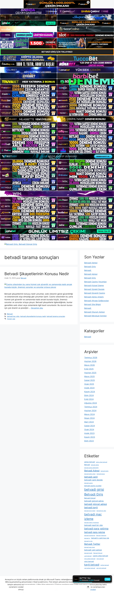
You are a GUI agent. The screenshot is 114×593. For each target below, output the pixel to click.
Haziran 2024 (90, 410)
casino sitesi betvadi (100, 556)
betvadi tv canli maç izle (100, 538)
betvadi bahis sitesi (90, 474)
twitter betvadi (104, 565)
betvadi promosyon (89, 535)
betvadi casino (88, 483)
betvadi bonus (101, 474)
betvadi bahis (104, 471)
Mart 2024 (89, 422)
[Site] (28, 88)
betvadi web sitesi (89, 547)
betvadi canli (91, 477)
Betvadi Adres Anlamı (94, 297)
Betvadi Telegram (101, 535)
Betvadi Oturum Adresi (94, 312)
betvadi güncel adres (94, 501)
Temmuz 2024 (90, 407)
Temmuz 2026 (90, 357)
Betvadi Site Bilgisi (92, 304)
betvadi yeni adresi (93, 550)
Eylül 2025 (89, 369)
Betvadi (10, 314)
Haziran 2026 (90, 361)
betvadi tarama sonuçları (56, 316)
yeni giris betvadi (101, 568)
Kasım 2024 (89, 392)
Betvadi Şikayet (97, 553)
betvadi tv (87, 538)
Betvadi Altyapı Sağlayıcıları (96, 301)
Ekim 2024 (89, 395)
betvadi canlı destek (93, 480)
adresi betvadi (89, 462)
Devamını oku (37, 308)
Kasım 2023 (89, 437)
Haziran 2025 (90, 373)
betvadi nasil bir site (93, 525)
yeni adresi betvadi (89, 568)
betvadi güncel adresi (95, 504)
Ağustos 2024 (90, 403)
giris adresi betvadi (89, 558)
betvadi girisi (94, 489)
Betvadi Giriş (90, 266)
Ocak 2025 (89, 384)
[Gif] (57, 119)
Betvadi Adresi (90, 263)
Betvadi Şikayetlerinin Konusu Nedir (36, 273)
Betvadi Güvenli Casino (94, 293)
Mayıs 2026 (89, 365)
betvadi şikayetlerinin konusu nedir (33, 316)
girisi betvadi (89, 561)
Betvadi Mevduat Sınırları (95, 316)
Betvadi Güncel (89, 498)
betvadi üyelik (88, 553)
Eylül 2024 (89, 399)
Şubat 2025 (89, 380)
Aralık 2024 (89, 388)
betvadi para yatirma (96, 528)
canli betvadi (88, 556)
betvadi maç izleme (93, 516)
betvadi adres (95, 465)
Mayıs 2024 (89, 414)
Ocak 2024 (89, 429)
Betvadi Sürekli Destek (94, 289)
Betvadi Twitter (92, 544)
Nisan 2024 (89, 418)
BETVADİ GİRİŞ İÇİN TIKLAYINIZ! (57, 52)
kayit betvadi (91, 564)
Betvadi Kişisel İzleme (94, 285)
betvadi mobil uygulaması (91, 522)
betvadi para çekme (94, 532)
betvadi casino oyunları (92, 486)
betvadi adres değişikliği (91, 467)
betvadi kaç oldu (13, 316)
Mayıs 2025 (89, 376)
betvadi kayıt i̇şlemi (89, 510)
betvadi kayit (91, 507)
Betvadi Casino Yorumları (95, 282)
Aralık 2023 (89, 433)
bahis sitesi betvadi (101, 462)
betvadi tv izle (88, 541)
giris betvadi (100, 558)
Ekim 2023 (89, 441)
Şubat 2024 (89, 426)
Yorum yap (11, 319)
